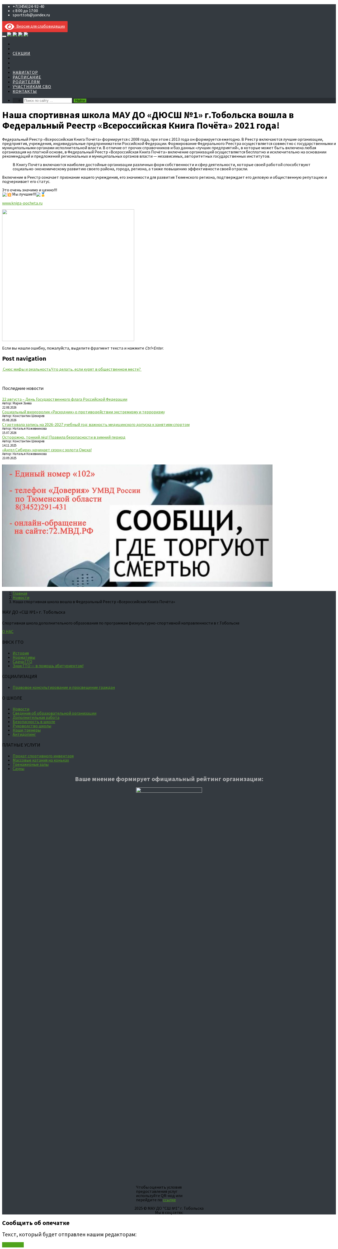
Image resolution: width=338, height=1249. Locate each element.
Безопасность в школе (34, 721)
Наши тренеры (27, 730)
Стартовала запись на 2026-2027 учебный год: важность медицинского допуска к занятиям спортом (96, 424)
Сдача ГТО (22, 661)
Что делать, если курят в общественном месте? (96, 369)
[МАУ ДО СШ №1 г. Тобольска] (17, 35)
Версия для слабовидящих (39, 26)
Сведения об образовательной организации (54, 713)
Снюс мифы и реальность (26, 369)
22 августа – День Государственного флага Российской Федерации (64, 399)
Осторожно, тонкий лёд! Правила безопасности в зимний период (63, 437)
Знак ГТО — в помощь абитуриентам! (48, 665)
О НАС (7, 631)
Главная (20, 593)
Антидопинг (24, 734)
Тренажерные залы (31, 764)
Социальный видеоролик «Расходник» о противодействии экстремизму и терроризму (83, 411)
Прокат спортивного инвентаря (43, 755)
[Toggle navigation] (4, 36)
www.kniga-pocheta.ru (22, 203)
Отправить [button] (13, 1244)
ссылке (169, 1199)
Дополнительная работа (36, 717)
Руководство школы (32, 725)
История (21, 653)
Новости (21, 597)
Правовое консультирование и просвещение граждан (64, 687)
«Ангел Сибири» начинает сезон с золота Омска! (47, 449)
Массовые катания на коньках (41, 760)
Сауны (18, 768)
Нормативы (24, 657)
